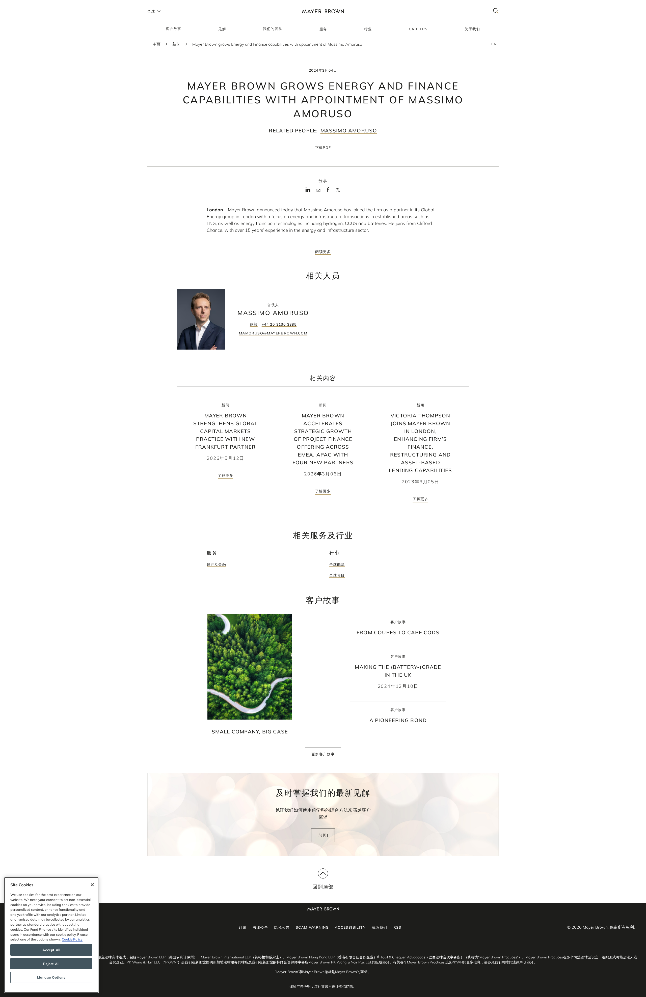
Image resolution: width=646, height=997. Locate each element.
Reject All (51, 964)
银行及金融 (216, 564)
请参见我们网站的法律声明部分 (508, 962)
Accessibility (350, 927)
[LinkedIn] (308, 191)
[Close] (92, 884)
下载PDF (323, 147)
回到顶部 (323, 887)
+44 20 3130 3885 (279, 324)
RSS (397, 927)
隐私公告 (282, 927)
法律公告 (260, 927)
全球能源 (337, 564)
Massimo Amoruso (348, 130)
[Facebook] (328, 191)
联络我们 (379, 927)
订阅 (243, 927)
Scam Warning (312, 927)
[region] (51, 935)
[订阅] (323, 835)
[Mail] (318, 190)
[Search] (496, 11)
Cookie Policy (72, 939)
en (494, 44)
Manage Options (51, 977)
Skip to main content (24, 4)
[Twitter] (338, 191)
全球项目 (337, 575)
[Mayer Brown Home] (323, 11)
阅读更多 (323, 252)
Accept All (51, 950)
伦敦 (254, 324)
